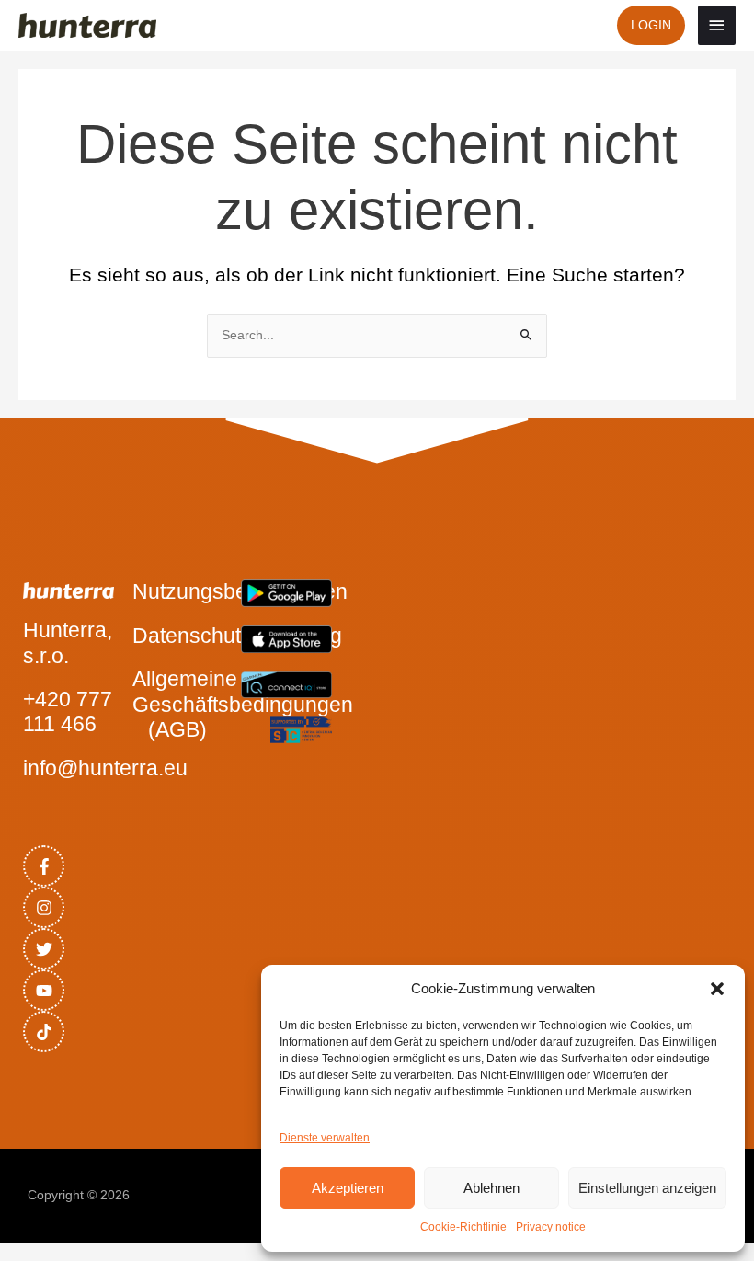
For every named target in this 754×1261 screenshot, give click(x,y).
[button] (717, 989)
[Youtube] (43, 990)
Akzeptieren (347, 1188)
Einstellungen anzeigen (647, 1188)
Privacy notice (551, 1227)
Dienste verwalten (325, 1137)
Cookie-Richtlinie (463, 1227)
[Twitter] (43, 948)
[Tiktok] (43, 1031)
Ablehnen (491, 1188)
